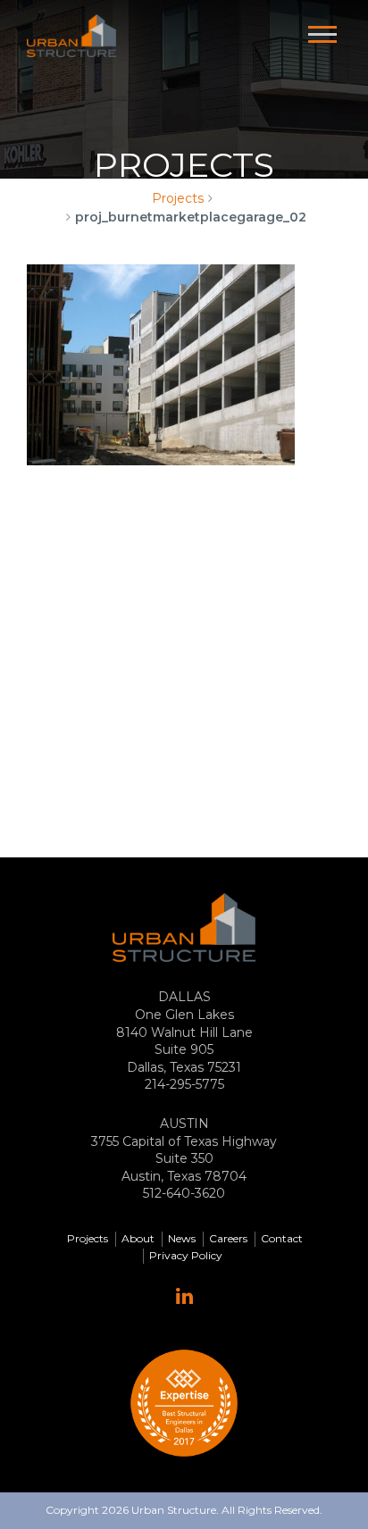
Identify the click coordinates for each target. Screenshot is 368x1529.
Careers (228, 1238)
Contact (282, 1238)
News (182, 1238)
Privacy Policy (185, 1255)
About (138, 1238)
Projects (178, 198)
